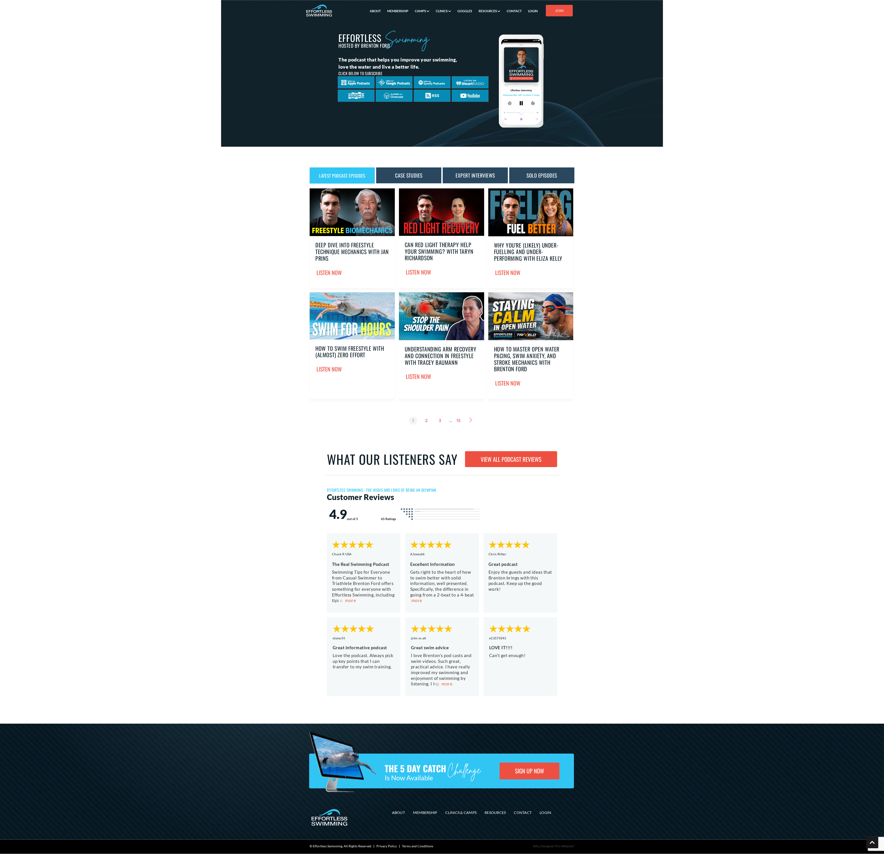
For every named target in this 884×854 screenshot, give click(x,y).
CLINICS (442, 11)
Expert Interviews (475, 175)
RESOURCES (488, 11)
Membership (425, 812)
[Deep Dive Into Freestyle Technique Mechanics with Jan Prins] (352, 234)
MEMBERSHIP (397, 11)
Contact (523, 812)
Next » (471, 420)
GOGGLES (464, 11)
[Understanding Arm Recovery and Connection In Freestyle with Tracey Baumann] (441, 338)
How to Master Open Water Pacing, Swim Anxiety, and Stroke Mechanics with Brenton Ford (526, 359)
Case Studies (408, 175)
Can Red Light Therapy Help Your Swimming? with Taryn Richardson (439, 251)
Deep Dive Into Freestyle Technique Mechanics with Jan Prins (352, 251)
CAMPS (420, 11)
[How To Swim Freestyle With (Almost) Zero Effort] (352, 338)
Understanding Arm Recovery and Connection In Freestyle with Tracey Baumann (441, 355)
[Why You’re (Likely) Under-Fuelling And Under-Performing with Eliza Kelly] (530, 235)
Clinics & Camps (461, 812)
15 (458, 420)
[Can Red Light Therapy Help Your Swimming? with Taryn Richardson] (441, 234)
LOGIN (533, 11)
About (398, 812)
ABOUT (375, 11)
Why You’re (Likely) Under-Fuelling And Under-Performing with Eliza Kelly (528, 252)
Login (545, 812)
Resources (495, 812)
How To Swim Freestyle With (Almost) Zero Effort (349, 351)
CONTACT (514, 11)
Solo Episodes (541, 175)
